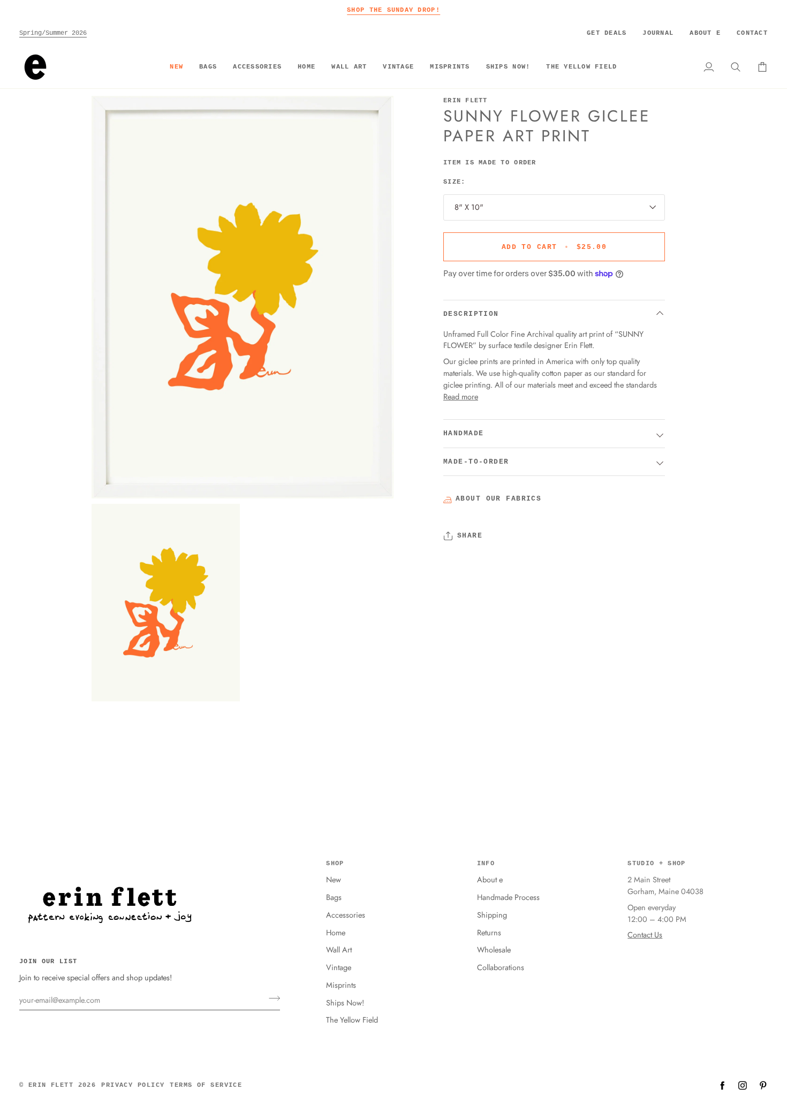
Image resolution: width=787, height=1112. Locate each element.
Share (469, 536)
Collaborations (500, 967)
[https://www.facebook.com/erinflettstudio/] (722, 1085)
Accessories (345, 914)
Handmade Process (508, 897)
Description (471, 314)
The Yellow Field (352, 1019)
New (333, 879)
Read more (460, 396)
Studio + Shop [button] (656, 863)
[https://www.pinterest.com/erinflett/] (763, 1085)
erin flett (50, 1085)
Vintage (338, 967)
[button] (208, 67)
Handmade (463, 433)
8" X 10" (469, 207)
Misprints (341, 984)
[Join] (271, 998)
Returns (489, 932)
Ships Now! (345, 1002)
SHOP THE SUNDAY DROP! (393, 9)
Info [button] (486, 863)
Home (335, 932)
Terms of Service (206, 1085)
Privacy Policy (132, 1085)
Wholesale (494, 949)
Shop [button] (335, 863)
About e (490, 879)
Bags (334, 897)
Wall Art (339, 949)
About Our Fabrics (498, 499)
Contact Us (644, 934)
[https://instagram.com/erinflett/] (742, 1085)
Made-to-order (476, 462)
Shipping (492, 914)
